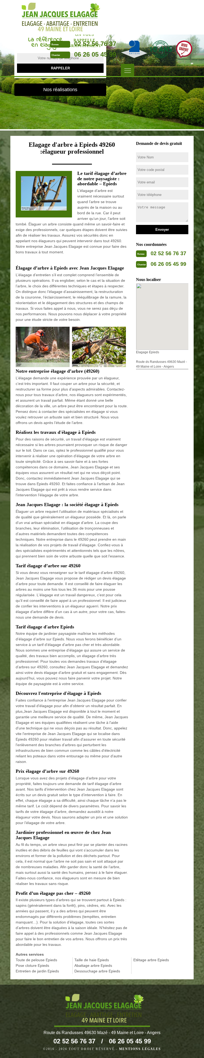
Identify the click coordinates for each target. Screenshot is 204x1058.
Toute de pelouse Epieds (36, 960)
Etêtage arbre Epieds (151, 960)
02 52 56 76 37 (95, 43)
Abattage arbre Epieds (93, 965)
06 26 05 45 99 (95, 54)
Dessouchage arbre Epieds (97, 971)
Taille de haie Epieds (91, 960)
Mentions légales (140, 1049)
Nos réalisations (60, 89)
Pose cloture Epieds (32, 965)
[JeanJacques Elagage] (58, 17)
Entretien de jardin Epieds (37, 971)
